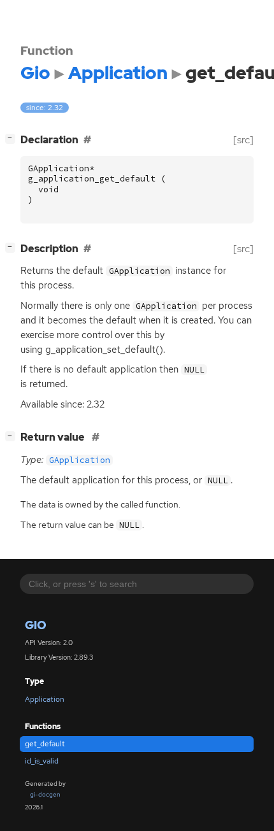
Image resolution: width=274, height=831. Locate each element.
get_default (45, 744)
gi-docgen (45, 794)
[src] (243, 139)
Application (44, 699)
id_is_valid (42, 761)
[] (12, 138)
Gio (36, 625)
